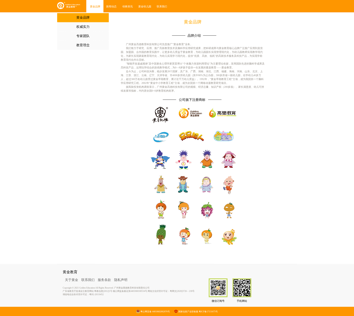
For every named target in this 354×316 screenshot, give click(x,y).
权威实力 (83, 27)
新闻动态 (111, 6)
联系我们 (88, 280)
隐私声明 (120, 280)
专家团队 (83, 36)
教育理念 (83, 45)
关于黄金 (71, 280)
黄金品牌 (95, 6)
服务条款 (104, 280)
